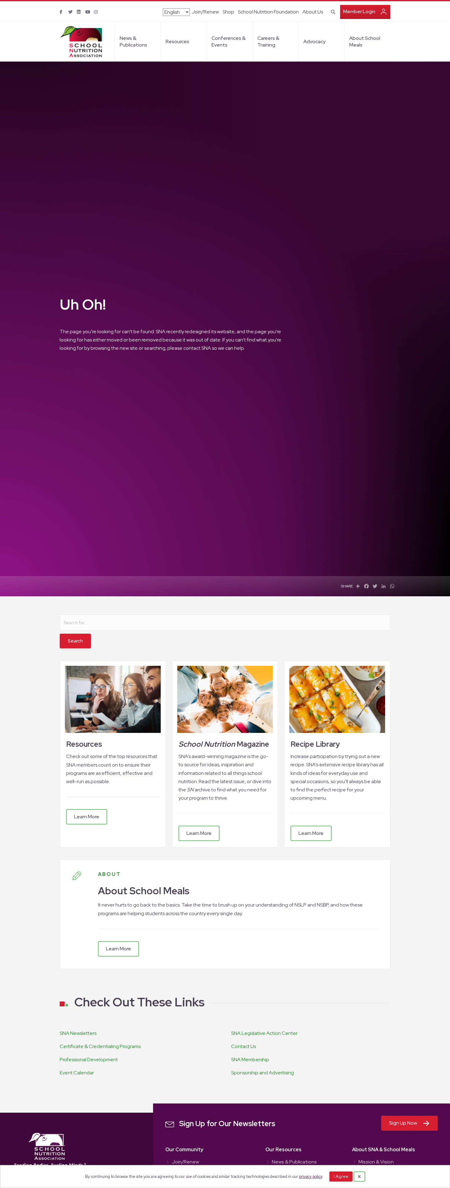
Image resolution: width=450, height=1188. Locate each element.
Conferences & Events (229, 41)
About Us (312, 12)
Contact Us (243, 1046)
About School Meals (364, 41)
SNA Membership (250, 1059)
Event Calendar (77, 1072)
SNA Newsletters (78, 1033)
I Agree (341, 1176)
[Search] (332, 11)
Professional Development (89, 1059)
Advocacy (314, 41)
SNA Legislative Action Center (264, 1033)
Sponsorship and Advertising (262, 1072)
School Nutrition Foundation (268, 12)
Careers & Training (268, 41)
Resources (177, 41)
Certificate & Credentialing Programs (100, 1046)
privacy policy (310, 1176)
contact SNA (197, 348)
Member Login (359, 11)
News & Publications (133, 41)
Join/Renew (205, 12)
